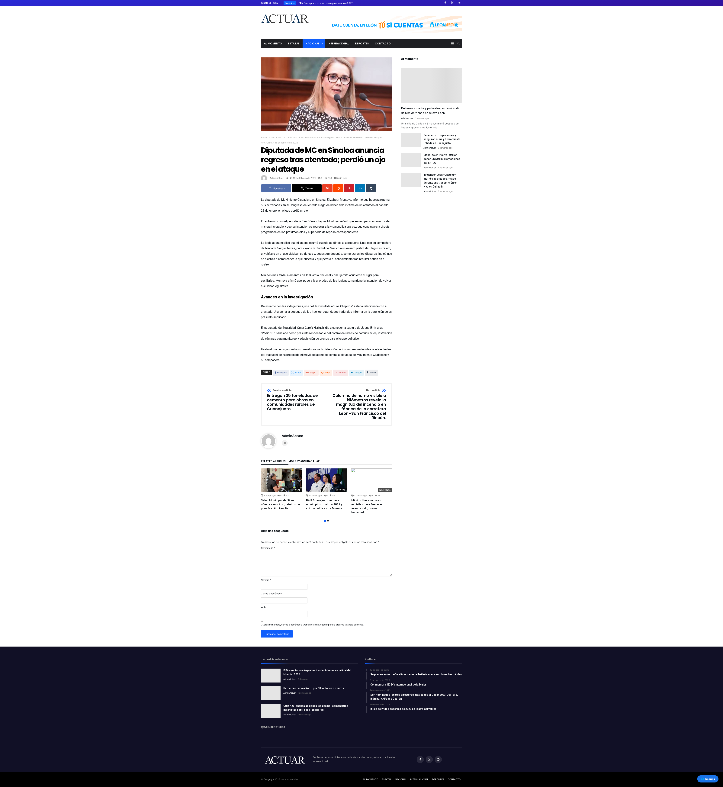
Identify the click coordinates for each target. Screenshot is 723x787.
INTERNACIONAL (419, 779)
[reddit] (338, 188)
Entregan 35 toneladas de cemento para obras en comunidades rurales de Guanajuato (292, 400)
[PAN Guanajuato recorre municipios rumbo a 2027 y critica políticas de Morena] (326, 480)
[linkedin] (360, 188)
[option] (281, 489)
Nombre (266, 580)
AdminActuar (276, 178)
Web (263, 607)
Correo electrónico (271, 593)
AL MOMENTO (370, 779)
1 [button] (325, 521)
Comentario (268, 548)
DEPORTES (438, 779)
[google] (327, 188)
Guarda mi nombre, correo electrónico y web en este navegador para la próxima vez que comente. (312, 624)
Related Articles (273, 461)
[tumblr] (371, 188)
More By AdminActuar (304, 461)
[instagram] (459, 3)
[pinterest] (349, 188)
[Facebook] (445, 3)
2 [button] (328, 521)
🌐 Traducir (708, 778)
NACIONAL (277, 137)
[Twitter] (452, 3)
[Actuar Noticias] (285, 12)
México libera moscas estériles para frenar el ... (323, 3)
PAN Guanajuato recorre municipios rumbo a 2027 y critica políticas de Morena (324, 504)
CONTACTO (454, 779)
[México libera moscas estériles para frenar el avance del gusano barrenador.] (371, 480)
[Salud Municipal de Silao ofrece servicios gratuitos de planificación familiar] (281, 480)
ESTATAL (295, 490)
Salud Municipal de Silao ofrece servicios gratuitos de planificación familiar (280, 504)
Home (264, 137)
